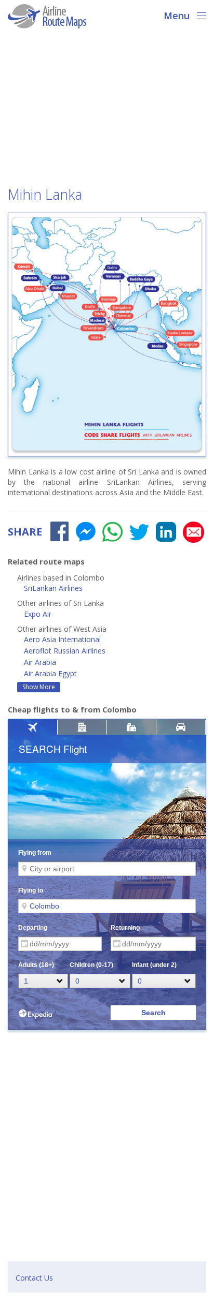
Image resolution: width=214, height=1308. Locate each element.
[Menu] (198, 14)
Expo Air (37, 614)
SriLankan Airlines (53, 588)
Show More (38, 686)
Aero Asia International (62, 639)
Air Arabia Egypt (50, 673)
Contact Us (34, 1278)
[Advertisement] (107, 110)
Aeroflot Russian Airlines (64, 651)
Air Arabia (40, 662)
